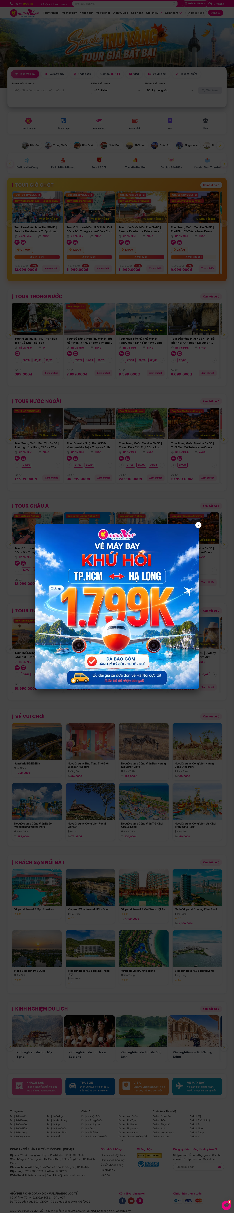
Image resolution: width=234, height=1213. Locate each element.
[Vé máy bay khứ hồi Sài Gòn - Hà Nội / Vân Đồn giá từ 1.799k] (117, 606)
